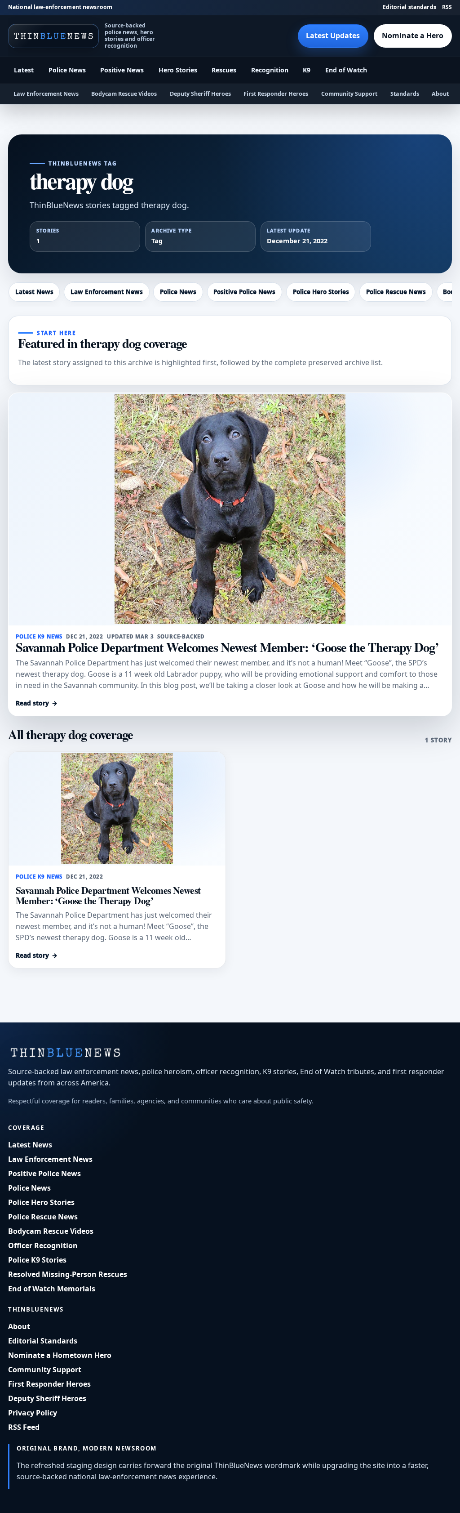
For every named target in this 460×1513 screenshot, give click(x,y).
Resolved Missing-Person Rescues (67, 1274)
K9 (306, 70)
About (440, 94)
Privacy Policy (32, 1413)
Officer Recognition (43, 1245)
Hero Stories (178, 70)
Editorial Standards (42, 1341)
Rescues (224, 70)
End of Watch (346, 70)
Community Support (349, 94)
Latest (24, 70)
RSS (447, 7)
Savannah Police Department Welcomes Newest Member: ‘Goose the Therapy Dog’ (227, 647)
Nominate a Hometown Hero (59, 1355)
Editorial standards (409, 7)
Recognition (269, 70)
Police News (67, 70)
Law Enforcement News (46, 94)
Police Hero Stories (321, 292)
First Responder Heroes (275, 94)
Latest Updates (333, 35)
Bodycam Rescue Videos (124, 94)
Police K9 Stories (37, 1260)
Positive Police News (244, 292)
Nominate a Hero (412, 35)
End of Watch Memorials (51, 1289)
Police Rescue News (396, 292)
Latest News (34, 292)
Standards (404, 94)
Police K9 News (39, 636)
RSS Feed (24, 1427)
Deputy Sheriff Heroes (200, 94)
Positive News (122, 70)
